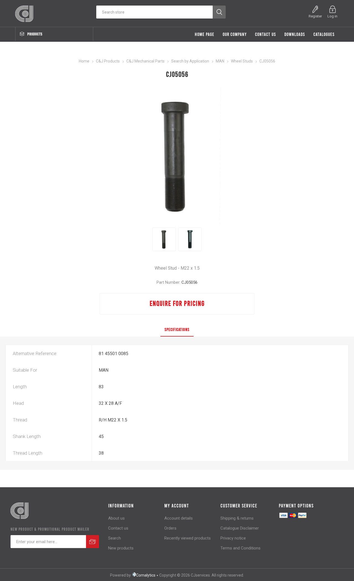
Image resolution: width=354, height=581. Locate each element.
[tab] (177, 330)
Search (114, 538)
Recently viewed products (187, 538)
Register (315, 16)
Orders (170, 528)
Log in (332, 16)
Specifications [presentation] (177, 329)
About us (116, 518)
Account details (178, 518)
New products (121, 548)
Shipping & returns (237, 518)
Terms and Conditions (240, 548)
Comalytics (145, 575)
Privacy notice (233, 538)
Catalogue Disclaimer (239, 528)
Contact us (118, 528)
